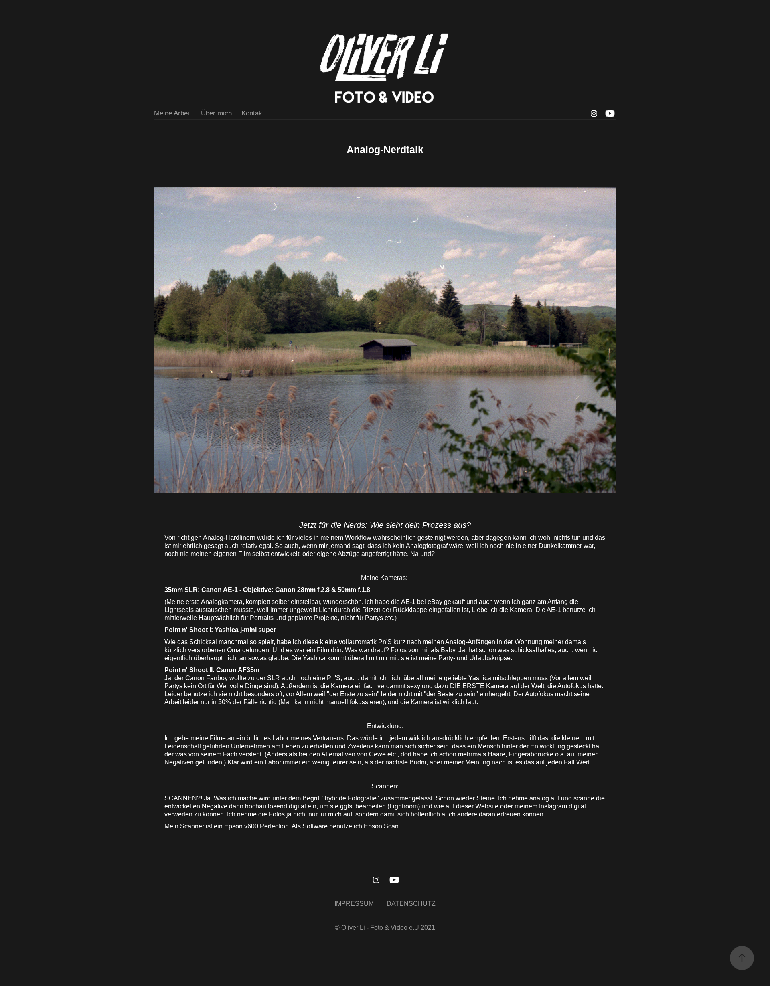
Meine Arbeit (172, 113)
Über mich (216, 113)
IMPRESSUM (354, 903)
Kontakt (252, 113)
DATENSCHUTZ (411, 903)
